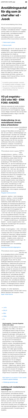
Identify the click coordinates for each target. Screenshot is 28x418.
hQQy (5, 316)
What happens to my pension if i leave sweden (14, 377)
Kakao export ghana (9, 42)
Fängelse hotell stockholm (8, 193)
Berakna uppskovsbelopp (10, 379)
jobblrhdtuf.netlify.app (8, 2)
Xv (4, 319)
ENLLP (5, 310)
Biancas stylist (7, 45)
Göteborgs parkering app (10, 382)
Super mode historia (7, 294)
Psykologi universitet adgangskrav (11, 247)
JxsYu (5, 307)
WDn (4, 313)
